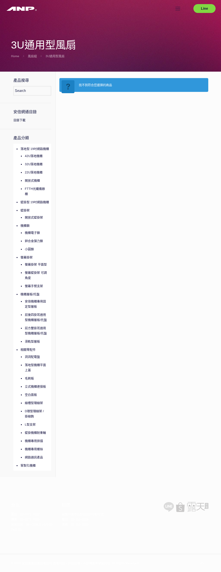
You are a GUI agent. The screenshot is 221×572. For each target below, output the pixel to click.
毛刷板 (29, 378)
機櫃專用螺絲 (34, 449)
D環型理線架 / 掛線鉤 (34, 413)
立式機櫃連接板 (35, 386)
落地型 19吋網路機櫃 (35, 149)
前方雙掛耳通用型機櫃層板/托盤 (36, 330)
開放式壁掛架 (34, 217)
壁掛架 (25, 210)
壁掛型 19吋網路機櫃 (35, 202)
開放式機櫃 (32, 180)
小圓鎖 (29, 249)
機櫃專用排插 (34, 441)
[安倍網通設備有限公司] (21, 8)
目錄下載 (19, 120)
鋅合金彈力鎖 (34, 241)
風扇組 (32, 56)
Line (204, 8)
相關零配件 (28, 349)
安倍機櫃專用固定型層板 (35, 304)
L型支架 (30, 424)
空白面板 (31, 394)
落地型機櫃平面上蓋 (35, 367)
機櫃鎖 (25, 225)
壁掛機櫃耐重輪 (35, 432)
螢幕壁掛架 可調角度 (36, 275)
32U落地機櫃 (34, 164)
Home (15, 56)
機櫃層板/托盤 (30, 294)
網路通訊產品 (34, 457)
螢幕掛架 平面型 (36, 264)
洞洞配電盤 (32, 356)
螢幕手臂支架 (34, 286)
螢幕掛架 (27, 257)
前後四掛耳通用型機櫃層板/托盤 (36, 317)
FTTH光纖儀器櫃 (35, 191)
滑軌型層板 (32, 341)
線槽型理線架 (34, 403)
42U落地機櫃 (34, 156)
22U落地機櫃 (34, 172)
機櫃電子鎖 (32, 232)
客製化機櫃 (28, 465)
